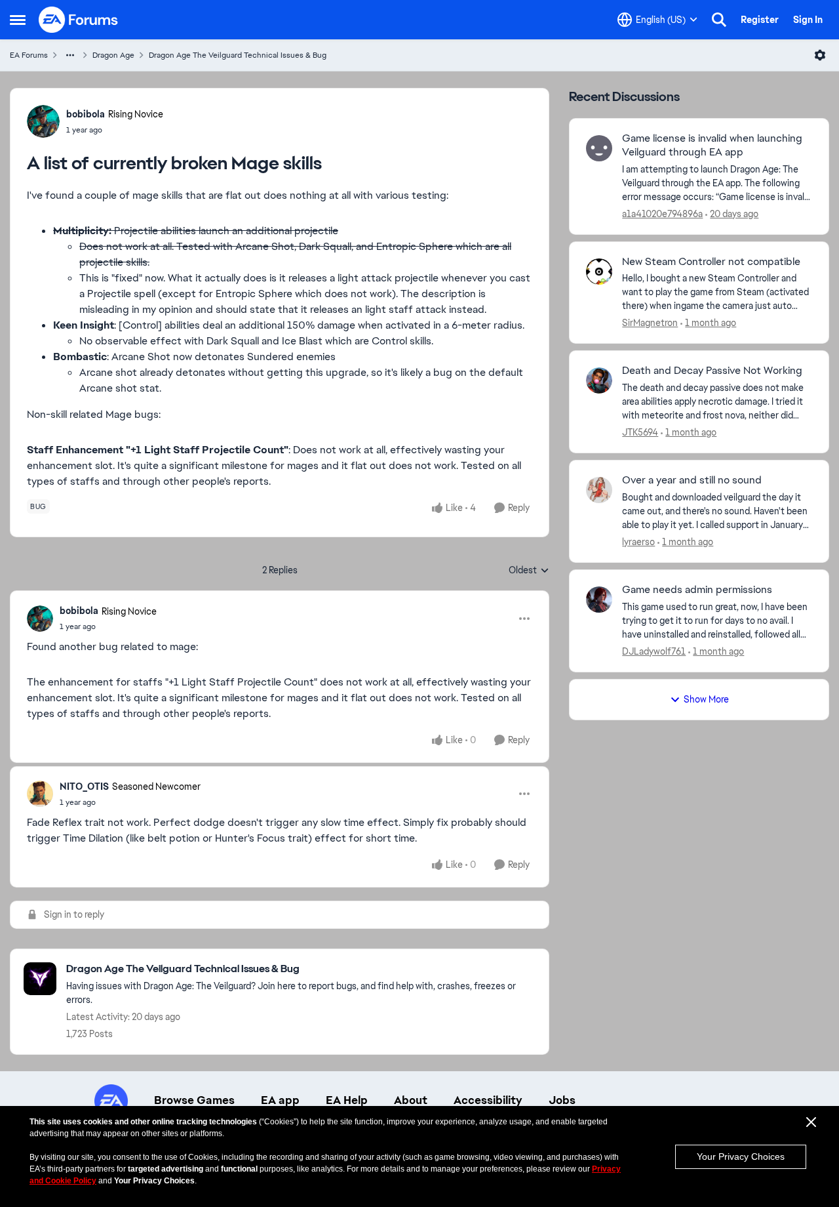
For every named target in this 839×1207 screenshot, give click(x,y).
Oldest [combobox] (529, 570)
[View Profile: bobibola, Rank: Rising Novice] (43, 121)
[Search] (719, 20)
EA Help (347, 1100)
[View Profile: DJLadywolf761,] (599, 599)
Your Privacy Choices (741, 1156)
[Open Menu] (820, 55)
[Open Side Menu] (17, 20)
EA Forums (29, 55)
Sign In (808, 20)
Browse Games (194, 1100)
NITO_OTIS (84, 786)
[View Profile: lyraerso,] (599, 490)
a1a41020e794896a (662, 214)
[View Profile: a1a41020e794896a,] (599, 148)
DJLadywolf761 (654, 651)
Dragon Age (113, 55)
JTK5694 (640, 432)
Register (760, 20)
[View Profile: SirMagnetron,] (599, 271)
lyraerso (638, 542)
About (410, 1100)
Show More (706, 699)
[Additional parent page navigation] (70, 55)
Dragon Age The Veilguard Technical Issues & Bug (237, 55)
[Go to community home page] (79, 20)
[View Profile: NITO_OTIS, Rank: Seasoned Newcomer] (40, 794)
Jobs (562, 1100)
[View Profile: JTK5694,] (599, 380)
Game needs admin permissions (697, 589)
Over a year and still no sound (692, 480)
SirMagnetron (650, 323)
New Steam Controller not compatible (711, 261)
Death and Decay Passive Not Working (712, 370)
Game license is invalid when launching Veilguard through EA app (712, 145)
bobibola (85, 114)
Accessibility (488, 1100)
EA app (280, 1100)
